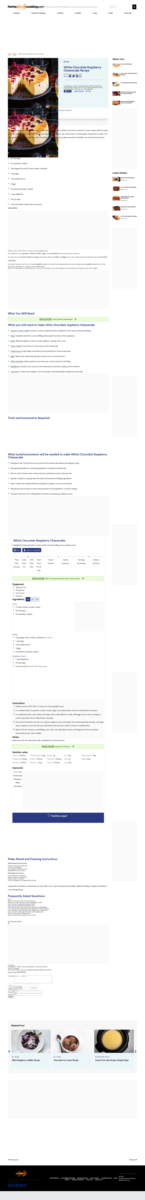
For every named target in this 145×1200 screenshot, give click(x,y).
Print (68, 91)
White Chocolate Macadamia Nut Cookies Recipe (62, 579)
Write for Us (99, 1179)
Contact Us (89, 1179)
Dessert (34, 110)
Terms (115, 1178)
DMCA (67, 1179)
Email (10, 994)
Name (10, 992)
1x (28, 599)
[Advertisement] (72, 33)
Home (9, 54)
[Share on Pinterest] (77, 76)
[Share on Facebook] (70, 76)
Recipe (14, 54)
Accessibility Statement (68, 1178)
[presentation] (9, 1051)
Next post (133, 1160)
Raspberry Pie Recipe (62, 746)
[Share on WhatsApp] (80, 76)
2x (32, 599)
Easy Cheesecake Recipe (47, 110)
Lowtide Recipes (106, 1178)
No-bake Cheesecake (65, 110)
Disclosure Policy (82, 1178)
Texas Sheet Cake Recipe (62, 319)
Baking (11, 110)
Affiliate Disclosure (78, 1179)
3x (37, 599)
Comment (11, 976)
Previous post (13, 1160)
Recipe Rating (12, 972)
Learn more (54, 123)
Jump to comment (33, 550)
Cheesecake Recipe (23, 110)
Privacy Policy (94, 1178)
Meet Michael (54, 1178)
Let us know (55, 820)
